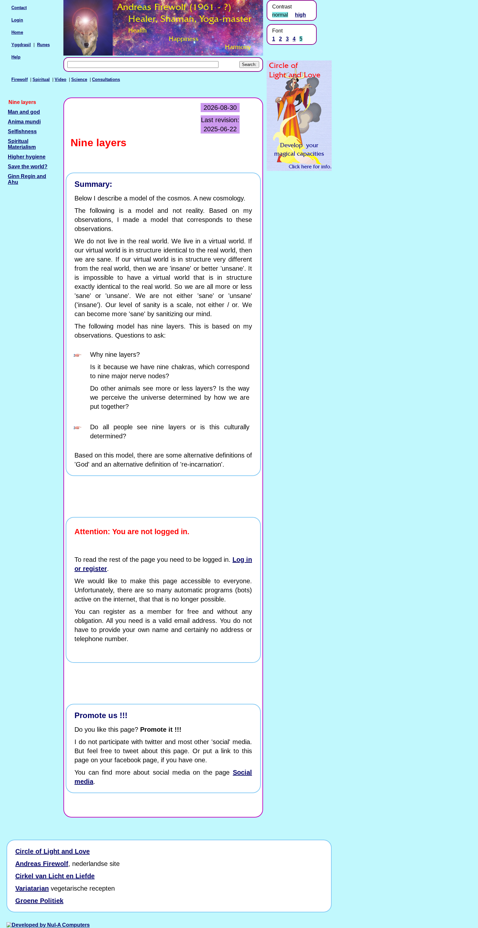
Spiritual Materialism (22, 144)
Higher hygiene (27, 157)
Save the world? (27, 166)
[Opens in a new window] (299, 169)
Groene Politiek (39, 900)
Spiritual (41, 79)
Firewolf (19, 79)
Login (17, 20)
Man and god (24, 112)
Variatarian (32, 888)
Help (15, 57)
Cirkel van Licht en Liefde (55, 876)
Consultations (106, 79)
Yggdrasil (21, 44)
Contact (19, 7)
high (300, 15)
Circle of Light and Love (52, 851)
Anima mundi (24, 121)
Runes (43, 44)
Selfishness (22, 131)
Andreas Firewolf (41, 863)
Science (79, 79)
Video (60, 79)
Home (17, 32)
